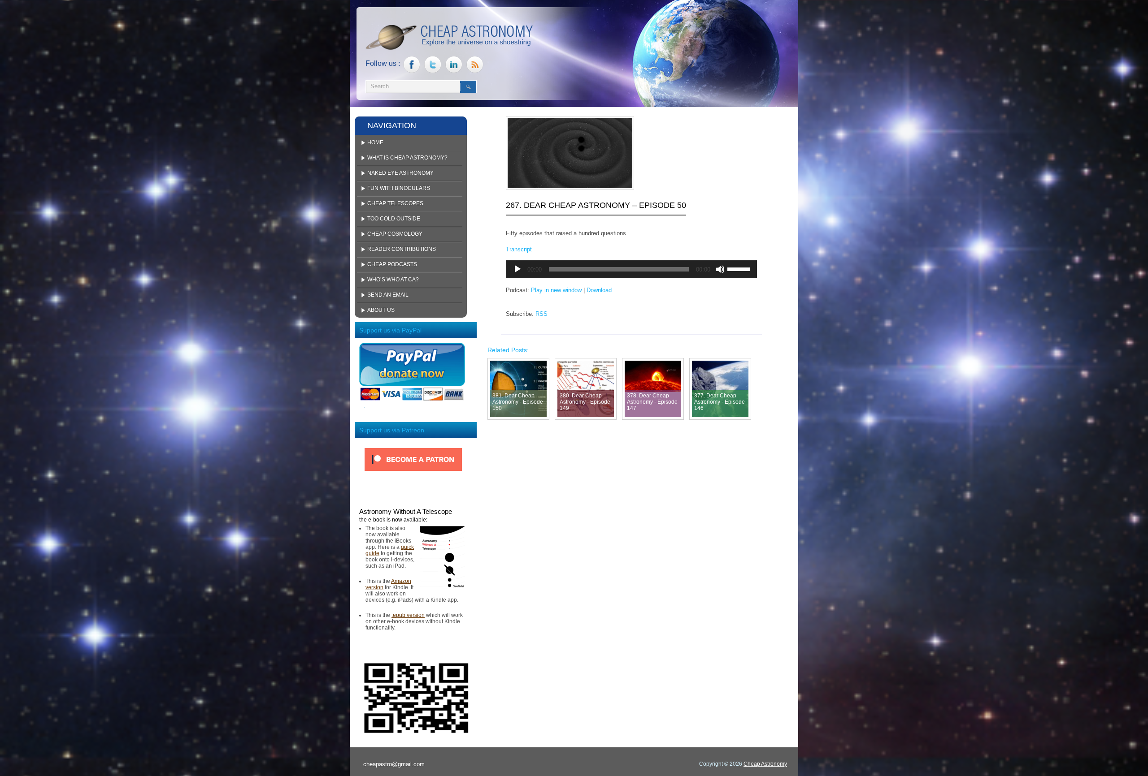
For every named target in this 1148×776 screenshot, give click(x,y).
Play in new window (556, 290)
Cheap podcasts (392, 264)
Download (599, 290)
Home (375, 142)
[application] (631, 269)
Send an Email (388, 295)
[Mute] (720, 269)
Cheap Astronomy (765, 764)
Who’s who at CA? (393, 279)
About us (381, 310)
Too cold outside (393, 219)
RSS (541, 313)
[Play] (517, 269)
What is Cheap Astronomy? (407, 158)
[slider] (739, 268)
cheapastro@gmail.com (394, 764)
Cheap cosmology (394, 234)
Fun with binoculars (398, 188)
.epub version (408, 615)
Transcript (519, 249)
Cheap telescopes (395, 203)
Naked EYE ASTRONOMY (400, 173)
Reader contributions (401, 249)
